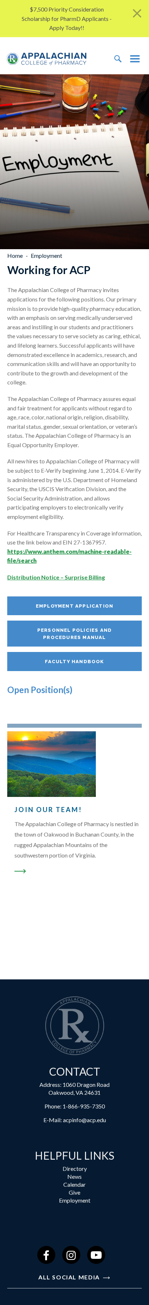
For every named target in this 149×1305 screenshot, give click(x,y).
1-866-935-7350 (84, 1106)
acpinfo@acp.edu (84, 1119)
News (74, 1176)
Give (74, 1192)
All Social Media (70, 1277)
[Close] (137, 13)
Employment (74, 1200)
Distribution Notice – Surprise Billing (56, 577)
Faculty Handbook (74, 661)
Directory (75, 1168)
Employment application (74, 606)
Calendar (74, 1184)
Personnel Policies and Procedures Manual (74, 633)
